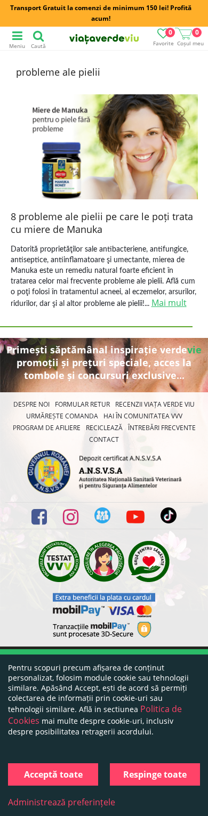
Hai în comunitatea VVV (142, 416)
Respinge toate (155, 774)
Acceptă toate (53, 774)
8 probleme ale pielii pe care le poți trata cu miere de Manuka (102, 223)
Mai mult (169, 303)
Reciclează (104, 427)
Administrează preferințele (61, 802)
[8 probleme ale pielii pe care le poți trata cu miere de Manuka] (104, 148)
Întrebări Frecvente (162, 427)
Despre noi (31, 404)
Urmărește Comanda (62, 416)
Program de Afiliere (47, 427)
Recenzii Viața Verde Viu (155, 404)
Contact (104, 439)
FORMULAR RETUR (82, 404)
